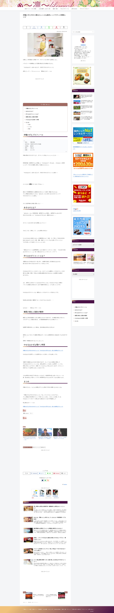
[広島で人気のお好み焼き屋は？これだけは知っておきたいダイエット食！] (30, 432)
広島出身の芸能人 (57, 609)
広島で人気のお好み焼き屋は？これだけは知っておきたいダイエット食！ (30, 438)
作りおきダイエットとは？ (32, 114)
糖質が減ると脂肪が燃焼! (32, 116)
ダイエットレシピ (37, 447)
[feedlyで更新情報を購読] (45, 480)
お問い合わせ (90, 609)
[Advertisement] (45, 21)
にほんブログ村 (77, 210)
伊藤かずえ (43, 447)
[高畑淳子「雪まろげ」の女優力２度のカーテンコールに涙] (60, 432)
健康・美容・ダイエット (28, 447)
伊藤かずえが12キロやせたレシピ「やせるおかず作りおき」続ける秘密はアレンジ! (43, 350)
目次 (44, 104)
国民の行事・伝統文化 (76, 609)
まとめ (27, 122)
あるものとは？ (29, 111)
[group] (79, 259)
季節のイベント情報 (27, 609)
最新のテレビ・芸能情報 (37, 609)
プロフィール (84, 609)
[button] (64, 27)
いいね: (30, 126)
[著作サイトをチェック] (42, 480)
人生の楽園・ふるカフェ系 (48, 609)
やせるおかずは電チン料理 (32, 119)
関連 (29, 128)
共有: (29, 124)
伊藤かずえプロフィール (32, 108)
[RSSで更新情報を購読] (48, 480)
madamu (83, 45)
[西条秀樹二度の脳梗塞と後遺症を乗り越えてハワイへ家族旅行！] (45, 432)
